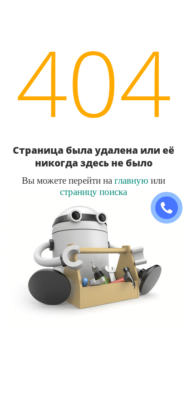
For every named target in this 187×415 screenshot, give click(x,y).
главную (131, 180)
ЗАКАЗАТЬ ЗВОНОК (170, 208)
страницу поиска (93, 191)
